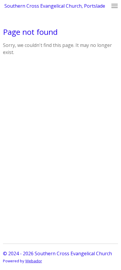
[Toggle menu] (114, 6)
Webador (33, 261)
